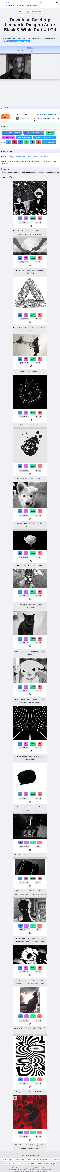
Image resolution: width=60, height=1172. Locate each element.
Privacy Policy (20, 1159)
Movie (18, 161)
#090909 (28, 172)
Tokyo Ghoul (30, 891)
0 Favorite (9, 137)
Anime (44, 230)
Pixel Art (35, 806)
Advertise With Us (10, 1164)
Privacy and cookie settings (46, 1164)
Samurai (27, 371)
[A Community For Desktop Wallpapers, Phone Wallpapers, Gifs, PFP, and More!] (20, 12)
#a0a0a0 (41, 172)
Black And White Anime (35, 234)
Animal (25, 523)
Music (13, 161)
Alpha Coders (6, 3)
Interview (4, 163)
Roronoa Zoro (20, 941)
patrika (35, 226)
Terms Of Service (32, 1159)
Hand (33, 270)
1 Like (51, 132)
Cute (40, 523)
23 (34, 218)
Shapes (30, 330)
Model (28, 161)
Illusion (37, 327)
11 (34, 743)
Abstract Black (30, 759)
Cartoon (42, 699)
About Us (5, 1159)
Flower (40, 565)
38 (34, 258)
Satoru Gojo (21, 230)
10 (34, 639)
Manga (37, 1145)
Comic (42, 1145)
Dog (30, 523)
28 (34, 315)
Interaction (40, 270)
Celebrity (10, 157)
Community (22, 5)
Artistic (23, 270)
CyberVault (35, 850)
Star (9, 161)
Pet (30, 1028)
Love (28, 270)
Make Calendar (24, 137)
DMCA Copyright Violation (27, 1164)
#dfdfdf (37, 172)
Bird (34, 604)
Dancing (43, 855)
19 (34, 511)
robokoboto (24, 118)
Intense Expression (25, 894)
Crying (27, 983)
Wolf (27, 651)
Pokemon (35, 699)
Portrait (30, 654)
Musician (46, 161)
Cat (29, 806)
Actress (34, 161)
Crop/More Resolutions (44, 137)
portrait (46, 157)
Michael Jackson (33, 855)
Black (27, 425)
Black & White (37, 157)
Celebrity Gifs (36, 12)
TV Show (53, 161)
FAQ (11, 1159)
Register (34, 5)
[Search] (57, 2)
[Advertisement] (30, 92)
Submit (12, 5)
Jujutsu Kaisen (22, 234)
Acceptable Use (45, 1159)
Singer (23, 161)
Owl (30, 604)
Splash (31, 478)
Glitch (27, 941)
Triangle (21, 327)
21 (34, 466)
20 (34, 687)
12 (34, 359)
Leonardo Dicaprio (20, 157)
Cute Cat (34, 810)
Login (29, 5)
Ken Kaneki (25, 980)
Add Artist (4, 117)
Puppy (35, 523)
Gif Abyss (26, 12)
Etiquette (55, 1159)
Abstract (43, 327)
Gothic (29, 230)
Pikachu (22, 699)
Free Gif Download (12, 132)
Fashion (40, 161)
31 (34, 591)
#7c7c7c (32, 172)
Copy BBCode (49, 142)
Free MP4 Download (34, 132)
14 (34, 794)
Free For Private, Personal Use (46, 114)
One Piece (40, 938)
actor (29, 157)
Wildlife (40, 604)
